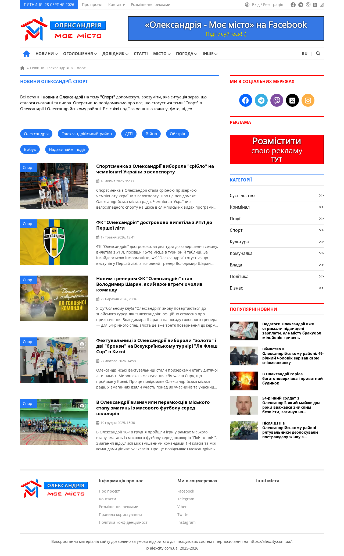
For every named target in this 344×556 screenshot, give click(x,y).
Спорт (28, 167)
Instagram (186, 522)
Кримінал (277, 207)
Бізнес (277, 288)
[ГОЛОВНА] (26, 54)
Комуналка (277, 253)
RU (304, 53)
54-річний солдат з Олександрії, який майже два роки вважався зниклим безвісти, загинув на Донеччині (291, 405)
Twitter (183, 514)
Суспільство (277, 195)
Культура (277, 242)
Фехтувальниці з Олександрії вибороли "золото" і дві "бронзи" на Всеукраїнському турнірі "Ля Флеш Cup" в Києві (156, 346)
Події (277, 219)
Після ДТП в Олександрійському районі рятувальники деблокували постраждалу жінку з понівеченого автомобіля (290, 430)
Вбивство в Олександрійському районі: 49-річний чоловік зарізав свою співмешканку (293, 356)
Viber (182, 506)
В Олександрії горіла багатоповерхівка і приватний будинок (292, 378)
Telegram (185, 498)
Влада (277, 265)
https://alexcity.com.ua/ (270, 541)
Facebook (185, 491)
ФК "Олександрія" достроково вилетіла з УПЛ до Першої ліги (154, 225)
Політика (277, 276)
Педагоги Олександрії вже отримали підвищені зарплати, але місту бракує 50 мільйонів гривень (291, 331)
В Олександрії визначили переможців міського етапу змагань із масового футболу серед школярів (153, 407)
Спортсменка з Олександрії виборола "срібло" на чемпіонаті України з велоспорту (155, 169)
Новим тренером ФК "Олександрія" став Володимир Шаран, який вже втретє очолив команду (149, 284)
